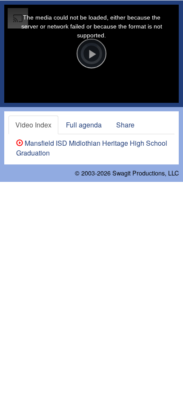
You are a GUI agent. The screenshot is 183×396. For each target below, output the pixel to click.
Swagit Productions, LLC (145, 172)
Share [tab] (125, 125)
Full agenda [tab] (84, 125)
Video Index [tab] (33, 125)
